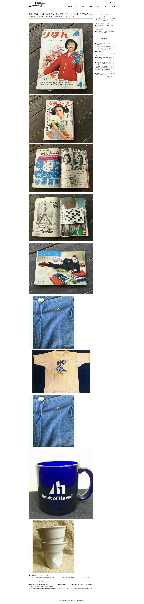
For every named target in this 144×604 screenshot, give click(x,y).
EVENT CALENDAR (87, 6)
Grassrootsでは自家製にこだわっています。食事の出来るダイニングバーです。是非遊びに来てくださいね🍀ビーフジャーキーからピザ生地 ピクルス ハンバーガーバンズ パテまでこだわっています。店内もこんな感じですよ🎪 (105, 20)
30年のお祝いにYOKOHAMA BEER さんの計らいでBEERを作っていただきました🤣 (105, 70)
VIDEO (113, 6)
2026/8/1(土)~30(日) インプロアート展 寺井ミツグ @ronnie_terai (105, 74)
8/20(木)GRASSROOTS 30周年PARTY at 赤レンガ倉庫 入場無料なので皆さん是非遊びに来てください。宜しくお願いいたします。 (105, 48)
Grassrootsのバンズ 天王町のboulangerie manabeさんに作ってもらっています (105, 32)
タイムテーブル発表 (100, 41)
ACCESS (99, 6)
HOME (70, 6)
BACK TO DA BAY (100, 51)
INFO (106, 6)
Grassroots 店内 (99, 29)
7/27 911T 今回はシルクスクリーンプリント (105, 76)
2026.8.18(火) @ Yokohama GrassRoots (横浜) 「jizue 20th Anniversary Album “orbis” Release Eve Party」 (105, 59)
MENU (77, 6)
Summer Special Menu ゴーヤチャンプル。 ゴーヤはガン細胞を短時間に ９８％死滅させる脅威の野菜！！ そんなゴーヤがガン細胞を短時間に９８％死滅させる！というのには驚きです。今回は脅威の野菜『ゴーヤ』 (105, 65)
